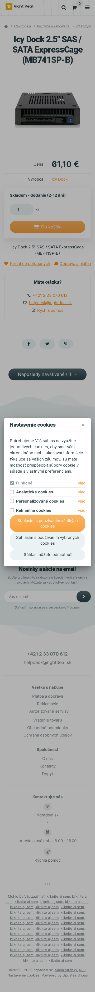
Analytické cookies (34, 491)
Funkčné (24, 482)
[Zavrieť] (83, 425)
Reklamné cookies (33, 510)
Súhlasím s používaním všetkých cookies (47, 523)
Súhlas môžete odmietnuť (48, 554)
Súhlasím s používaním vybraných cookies (47, 540)
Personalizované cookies (40, 501)
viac (81, 482)
